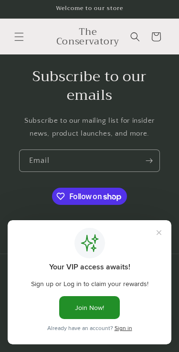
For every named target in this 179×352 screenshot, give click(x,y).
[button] (19, 36)
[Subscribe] (148, 160)
